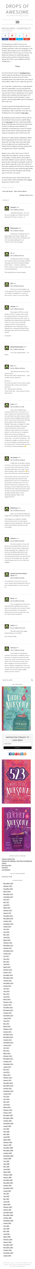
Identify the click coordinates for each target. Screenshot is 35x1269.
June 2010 (6, 1099)
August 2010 (7, 1094)
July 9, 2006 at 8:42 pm (17, 286)
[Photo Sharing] (17, 66)
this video (25, 113)
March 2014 (6, 999)
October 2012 (7, 1040)
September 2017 (8, 897)
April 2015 (6, 964)
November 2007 (8, 1183)
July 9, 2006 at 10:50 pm (17, 349)
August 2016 (7, 926)
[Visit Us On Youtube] (19, 755)
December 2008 (8, 1148)
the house (10, 122)
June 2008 (6, 1164)
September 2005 (8, 1253)
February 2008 (7, 1175)
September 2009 (8, 1123)
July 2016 (6, 929)
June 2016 (6, 932)
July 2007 (6, 1193)
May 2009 (6, 1134)
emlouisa (13, 538)
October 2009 (7, 1121)
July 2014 (6, 988)
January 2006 (7, 1242)
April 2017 (6, 905)
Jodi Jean (13, 647)
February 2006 (7, 1239)
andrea (12, 625)
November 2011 (8, 1059)
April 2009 (6, 1137)
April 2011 (6, 1072)
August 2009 (7, 1126)
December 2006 (8, 1212)
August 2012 (7, 1045)
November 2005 (8, 1247)
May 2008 (6, 1166)
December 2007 (8, 1180)
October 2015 (7, 948)
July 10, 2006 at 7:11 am (17, 406)
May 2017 (6, 902)
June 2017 (6, 899)
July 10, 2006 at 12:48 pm (17, 460)
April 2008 (6, 1169)
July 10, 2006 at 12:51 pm (17, 510)
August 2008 (7, 1158)
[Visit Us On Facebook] (10, 755)
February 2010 (7, 1110)
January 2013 (7, 1032)
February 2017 (7, 910)
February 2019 (7, 886)
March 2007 (6, 1204)
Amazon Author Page (8, 859)
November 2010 (8, 1086)
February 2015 (7, 970)
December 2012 (8, 1034)
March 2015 (6, 967)
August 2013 (7, 1018)
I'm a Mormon (6, 870)
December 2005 (8, 1245)
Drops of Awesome (17, 9)
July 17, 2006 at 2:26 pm (17, 650)
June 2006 (6, 1228)
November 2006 (8, 1215)
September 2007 (8, 1188)
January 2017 (7, 913)
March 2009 (6, 1140)
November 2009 (8, 1118)
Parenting (5, 867)
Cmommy (13, 207)
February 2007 (7, 1207)
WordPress (21, 1266)
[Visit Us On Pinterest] (16, 755)
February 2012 (7, 1056)
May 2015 (6, 961)
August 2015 (7, 953)
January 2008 (7, 1177)
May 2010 (6, 1102)
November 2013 (8, 1010)
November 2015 (8, 945)
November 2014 (8, 978)
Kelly (12, 365)
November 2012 (8, 1037)
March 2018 (6, 891)
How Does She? (6, 865)
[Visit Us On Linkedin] (21, 755)
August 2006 (7, 1223)
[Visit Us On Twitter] (13, 755)
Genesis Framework (24, 1264)
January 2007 (7, 1210)
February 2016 (7, 943)
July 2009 (6, 1129)
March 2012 (6, 1053)
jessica (12, 404)
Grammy (13, 306)
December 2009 (8, 1115)
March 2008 (6, 1172)
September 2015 (8, 951)
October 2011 (7, 1061)
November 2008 (8, 1150)
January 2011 (7, 1080)
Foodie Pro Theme (21, 1262)
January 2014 (7, 1005)
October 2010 (7, 1088)
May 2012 (6, 1050)
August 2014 (7, 986)
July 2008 (6, 1161)
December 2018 (8, 889)
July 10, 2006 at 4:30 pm (17, 578)
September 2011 (8, 1064)
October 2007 (7, 1185)
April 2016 (6, 937)
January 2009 (7, 1145)
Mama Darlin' (14, 228)
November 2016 (8, 918)
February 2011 (7, 1077)
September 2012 (8, 1042)
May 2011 (6, 1069)
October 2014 (7, 980)
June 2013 (6, 1021)
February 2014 (7, 1002)
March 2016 (6, 940)
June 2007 (6, 1196)
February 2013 (7, 1029)
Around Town (10, 187)
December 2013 (8, 1007)
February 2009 (7, 1142)
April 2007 (6, 1201)
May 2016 (6, 935)
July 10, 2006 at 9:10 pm (17, 601)
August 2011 (7, 1067)
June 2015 (6, 959)
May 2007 (6, 1199)
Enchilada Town (25, 73)
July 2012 (6, 1048)
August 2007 (7, 1191)
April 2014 (6, 997)
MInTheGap (14, 508)
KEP (11, 283)
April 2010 (6, 1104)
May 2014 (6, 994)
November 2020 (8, 883)
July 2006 (6, 1226)
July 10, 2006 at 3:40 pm (17, 541)
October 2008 (7, 1153)
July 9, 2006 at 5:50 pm (17, 209)
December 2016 (8, 916)
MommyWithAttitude (16, 347)
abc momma (14, 457)
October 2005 (7, 1250)
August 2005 (7, 1255)
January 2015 (7, 972)
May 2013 (6, 1024)
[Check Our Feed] (24, 755)
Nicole (12, 598)
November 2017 (8, 894)
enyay (30, 180)
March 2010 (6, 1107)
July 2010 (6, 1096)
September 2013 (8, 1015)
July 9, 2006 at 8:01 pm (17, 255)
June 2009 (6, 1131)
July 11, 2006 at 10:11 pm (17, 628)
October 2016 (7, 921)
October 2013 (7, 1013)
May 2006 (6, 1231)
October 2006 (7, 1218)
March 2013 (6, 1026)
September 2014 (8, 983)
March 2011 (6, 1075)
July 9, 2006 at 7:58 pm (17, 230)
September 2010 (8, 1091)
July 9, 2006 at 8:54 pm (17, 309)
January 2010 (7, 1113)
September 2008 (8, 1156)
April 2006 (6, 1234)
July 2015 (6, 956)
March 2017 (6, 908)
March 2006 (6, 1237)
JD (11, 253)
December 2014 (8, 975)
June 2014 (6, 991)
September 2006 (8, 1220)
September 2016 (8, 924)
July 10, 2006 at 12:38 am (17, 368)
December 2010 (8, 1083)
